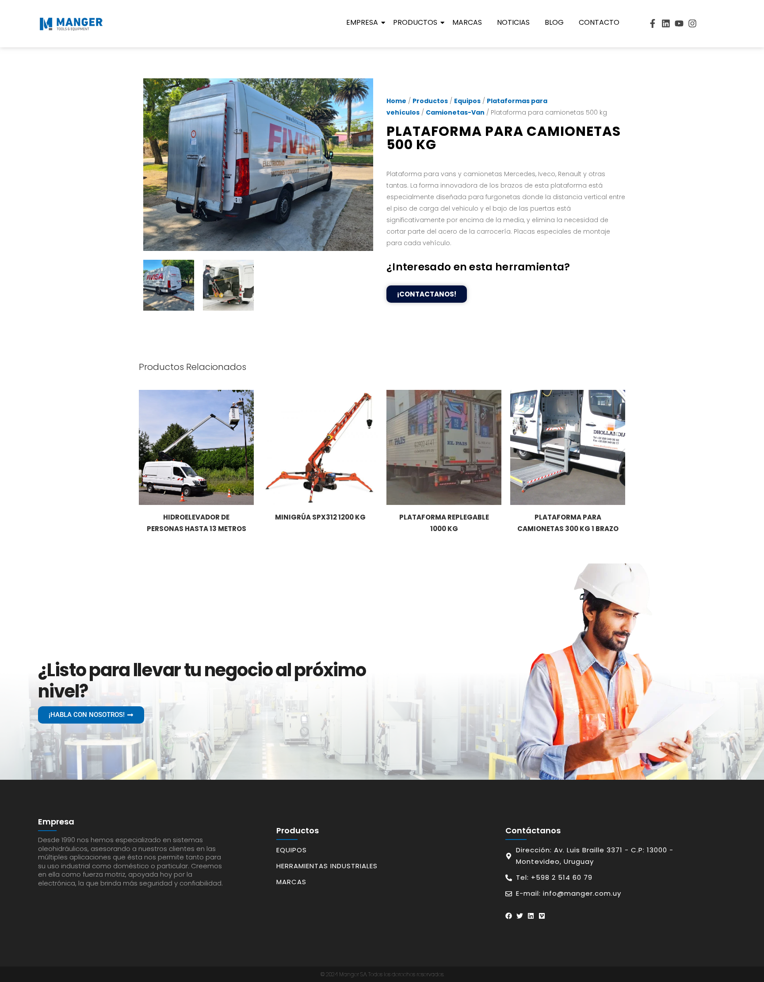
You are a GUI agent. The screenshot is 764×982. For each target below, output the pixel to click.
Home (396, 100)
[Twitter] (519, 916)
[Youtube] (679, 23)
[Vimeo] (542, 916)
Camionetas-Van (455, 112)
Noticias (513, 22)
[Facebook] (508, 916)
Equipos (467, 100)
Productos (415, 22)
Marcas (467, 22)
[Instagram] (692, 23)
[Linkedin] (665, 23)
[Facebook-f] (652, 23)
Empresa (362, 22)
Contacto (599, 22)
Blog (554, 22)
